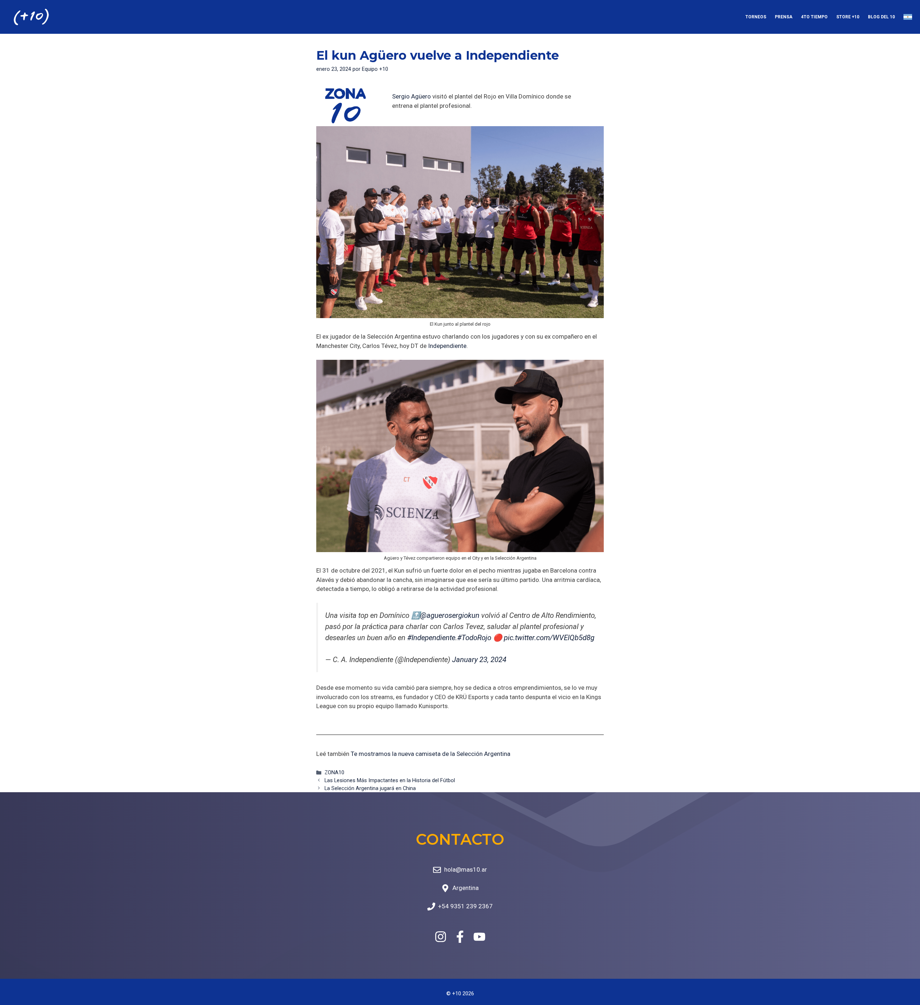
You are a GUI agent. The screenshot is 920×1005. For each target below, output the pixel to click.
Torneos (755, 16)
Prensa (783, 16)
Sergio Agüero (411, 96)
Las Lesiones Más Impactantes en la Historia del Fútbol (390, 780)
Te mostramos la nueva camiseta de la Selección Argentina (430, 753)
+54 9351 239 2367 (465, 906)
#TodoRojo (474, 637)
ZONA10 (334, 773)
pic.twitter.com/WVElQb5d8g (549, 637)
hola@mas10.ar (465, 869)
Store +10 (847, 16)
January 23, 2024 (479, 659)
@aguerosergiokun (449, 615)
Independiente (447, 345)
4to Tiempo (814, 16)
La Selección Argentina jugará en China (370, 788)
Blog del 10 (881, 16)
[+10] (31, 17)
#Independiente (431, 637)
